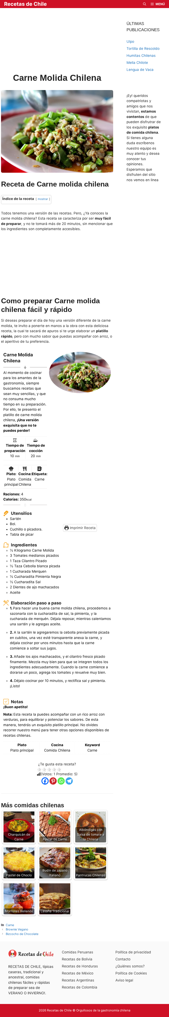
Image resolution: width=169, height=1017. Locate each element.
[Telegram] (69, 781)
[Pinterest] (53, 781)
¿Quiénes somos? (130, 966)
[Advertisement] (57, 41)
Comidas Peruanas (77, 952)
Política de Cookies (131, 973)
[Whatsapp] (61, 781)
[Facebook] (45, 781)
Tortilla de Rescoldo (143, 48)
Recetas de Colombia (79, 987)
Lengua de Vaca (140, 70)
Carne (10, 925)
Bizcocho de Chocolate (22, 934)
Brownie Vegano (17, 929)
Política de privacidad (133, 952)
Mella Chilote (137, 63)
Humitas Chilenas (141, 56)
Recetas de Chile (25, 4)
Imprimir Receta (82, 528)
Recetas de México (77, 973)
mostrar (43, 199)
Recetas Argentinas (78, 980)
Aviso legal (124, 980)
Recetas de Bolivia (77, 959)
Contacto (122, 959)
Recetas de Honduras (80, 966)
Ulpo (130, 41)
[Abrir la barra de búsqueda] (144, 4)
